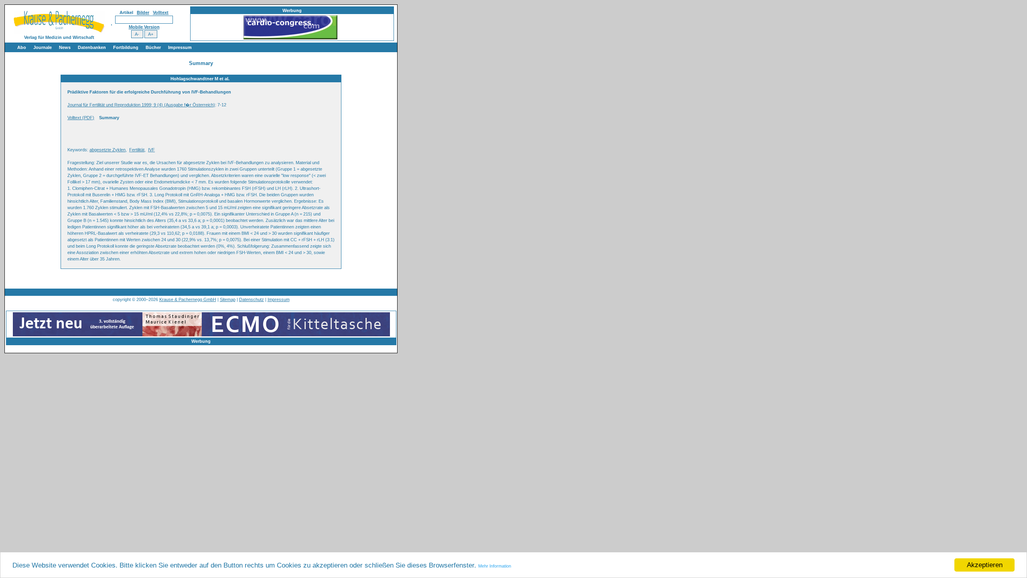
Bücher (153, 47)
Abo (21, 47)
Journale (42, 47)
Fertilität (136, 149)
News (65, 47)
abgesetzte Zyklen (107, 149)
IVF (151, 149)
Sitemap (227, 299)
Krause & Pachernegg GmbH (187, 299)
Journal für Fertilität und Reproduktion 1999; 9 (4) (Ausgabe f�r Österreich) (141, 104)
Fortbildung (125, 47)
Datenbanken (92, 47)
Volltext (160, 12)
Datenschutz (251, 299)
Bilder (143, 12)
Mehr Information (494, 566)
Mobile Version (144, 26)
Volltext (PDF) (80, 117)
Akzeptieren (985, 565)
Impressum (180, 47)
